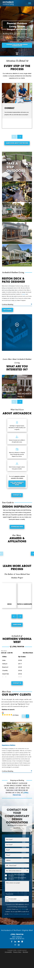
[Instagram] (18, 945)
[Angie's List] (15, 945)
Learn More (17, 624)
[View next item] (20, 137)
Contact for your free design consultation (17, 45)
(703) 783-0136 (18, 647)
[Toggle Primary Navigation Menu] (29, 3)
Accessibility (8, 952)
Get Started (7, 309)
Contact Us (17, 495)
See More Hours (28, 652)
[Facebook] (12, 941)
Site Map (25, 952)
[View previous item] (14, 616)
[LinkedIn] (15, 941)
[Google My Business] (22, 941)
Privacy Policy (17, 952)
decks (23, 294)
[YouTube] (18, 941)
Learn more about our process (17, 143)
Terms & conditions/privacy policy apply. (19, 914)
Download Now (17, 527)
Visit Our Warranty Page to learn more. (17, 484)
